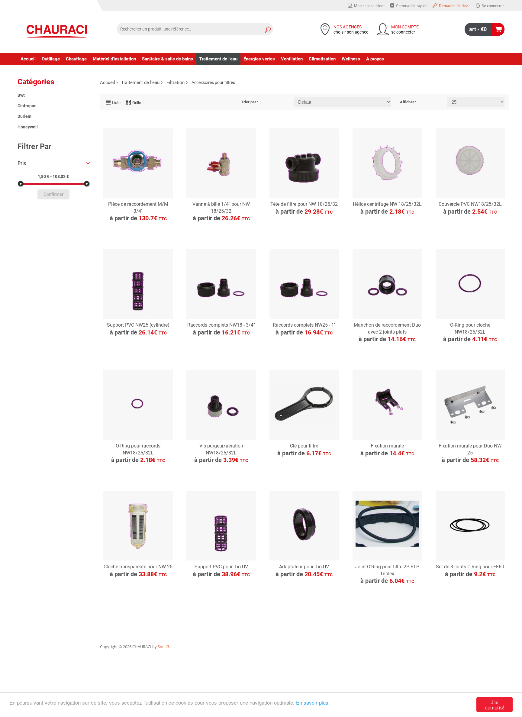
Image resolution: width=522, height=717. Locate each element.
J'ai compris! (494, 704)
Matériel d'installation (114, 59)
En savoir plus (312, 702)
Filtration (175, 82)
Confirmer (53, 194)
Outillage (51, 59)
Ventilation (292, 59)
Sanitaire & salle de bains (167, 59)
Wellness (351, 59)
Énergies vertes (259, 59)
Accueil (28, 59)
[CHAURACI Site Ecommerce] (57, 31)
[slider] (20, 183)
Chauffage (76, 59)
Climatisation (322, 59)
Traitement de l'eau (218, 59)
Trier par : (249, 102)
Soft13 (163, 646)
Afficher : (408, 102)
